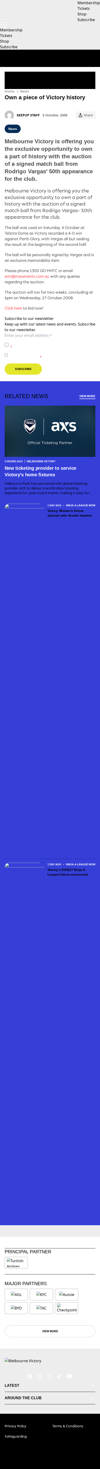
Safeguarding (16, 1436)
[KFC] (41, 1294)
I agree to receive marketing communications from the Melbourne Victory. (52, 354)
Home (9, 91)
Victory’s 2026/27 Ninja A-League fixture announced (67, 872)
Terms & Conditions (67, 1426)
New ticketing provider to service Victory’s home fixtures (40, 471)
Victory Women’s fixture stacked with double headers (69, 513)
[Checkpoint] (67, 1308)
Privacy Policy (42, 342)
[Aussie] (66, 1294)
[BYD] (16, 1308)
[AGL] (16, 1294)
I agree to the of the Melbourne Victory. (51, 344)
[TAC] (41, 1308)
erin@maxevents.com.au (27, 276)
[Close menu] (89, 1443)
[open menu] (3, 24)
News (24, 91)
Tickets (6, 35)
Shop (4, 41)
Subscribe (8, 46)
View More (87, 396)
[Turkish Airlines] (16, 1262)
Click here (13, 308)
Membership (11, 30)
